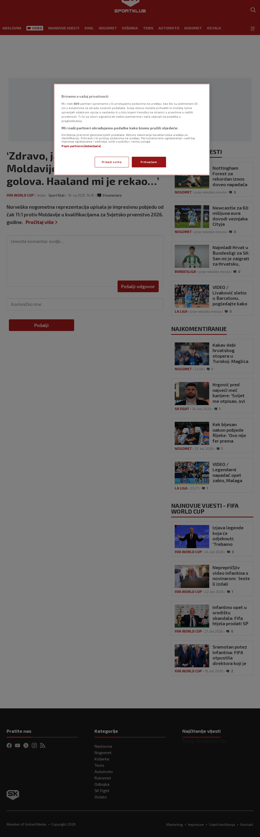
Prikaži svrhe (112, 162)
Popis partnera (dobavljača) (81, 146)
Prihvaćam (149, 162)
